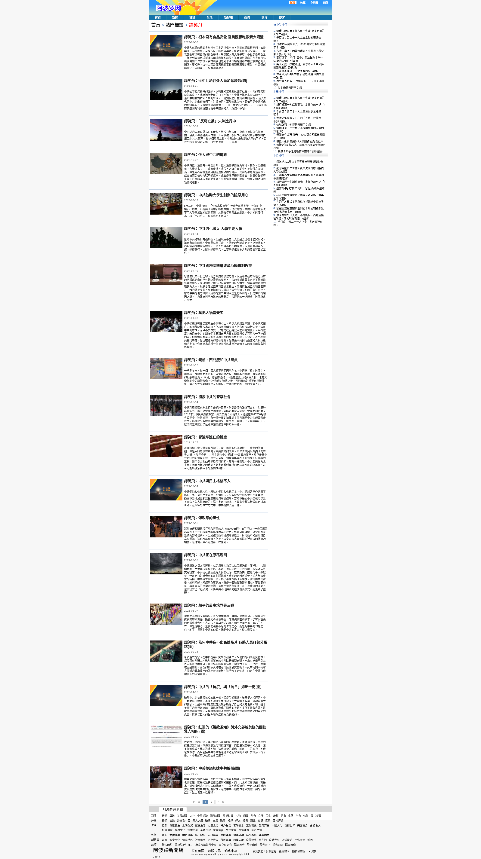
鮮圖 (310, 839)
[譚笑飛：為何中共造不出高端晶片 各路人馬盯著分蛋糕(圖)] (166, 651)
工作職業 (251, 825)
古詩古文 (315, 825)
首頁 (158, 17)
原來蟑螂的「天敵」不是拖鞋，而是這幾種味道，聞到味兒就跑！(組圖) (298, 216)
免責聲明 (284, 851)
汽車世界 (213, 839)
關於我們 (258, 851)
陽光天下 (265, 844)
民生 (268, 815)
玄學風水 (238, 825)
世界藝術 (218, 830)
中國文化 (277, 825)
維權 (275, 815)
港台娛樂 (213, 834)
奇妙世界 (274, 839)
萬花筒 (263, 839)
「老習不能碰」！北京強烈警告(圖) (297, 70)
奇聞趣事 (251, 839)
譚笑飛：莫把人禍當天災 (203, 313)
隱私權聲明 (298, 851)
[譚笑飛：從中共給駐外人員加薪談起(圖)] (166, 90)
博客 (282, 17)
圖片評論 (278, 820)
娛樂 (247, 17)
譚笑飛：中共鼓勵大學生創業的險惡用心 (216, 195)
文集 (215, 820)
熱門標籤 (175, 24)
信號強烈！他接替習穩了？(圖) (294, 124)
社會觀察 (200, 839)
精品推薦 (251, 834)
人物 (238, 815)
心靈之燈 (213, 825)
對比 (253, 820)
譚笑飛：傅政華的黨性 (202, 518)
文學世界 (231, 830)
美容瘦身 (302, 825)
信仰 (306, 815)
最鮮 (164, 839)
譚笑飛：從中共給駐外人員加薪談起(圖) (215, 81)
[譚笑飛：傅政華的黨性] (166, 527)
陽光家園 (277, 844)
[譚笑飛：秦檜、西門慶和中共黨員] (166, 369)
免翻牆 (314, 2)
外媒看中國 (183, 820)
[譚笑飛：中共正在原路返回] (166, 564)
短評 (230, 820)
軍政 (172, 815)
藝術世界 (289, 825)
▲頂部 (312, 851)
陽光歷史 (239, 844)
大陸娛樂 (174, 834)
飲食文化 (174, 839)
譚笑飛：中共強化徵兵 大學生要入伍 (213, 229)
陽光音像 (290, 844)
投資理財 (167, 830)
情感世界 (187, 839)
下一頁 (221, 801)
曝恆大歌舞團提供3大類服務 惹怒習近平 (299, 141)
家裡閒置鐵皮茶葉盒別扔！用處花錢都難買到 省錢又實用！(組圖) (298, 210)
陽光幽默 (252, 844)
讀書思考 (193, 830)
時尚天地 (238, 839)
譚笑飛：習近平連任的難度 (205, 437)
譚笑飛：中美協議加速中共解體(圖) (212, 768)
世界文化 (180, 830)
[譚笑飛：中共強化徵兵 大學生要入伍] (166, 238)
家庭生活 (200, 825)
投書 (245, 820)
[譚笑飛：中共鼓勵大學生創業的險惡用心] (166, 204)
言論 (172, 820)
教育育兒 (264, 825)
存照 (260, 820)
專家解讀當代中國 (205, 844)
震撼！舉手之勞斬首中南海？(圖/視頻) (300, 151)
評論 (192, 17)
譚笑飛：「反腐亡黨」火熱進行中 (210, 121)
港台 (298, 815)
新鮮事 (228, 17)
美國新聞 (182, 815)
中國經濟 (202, 815)
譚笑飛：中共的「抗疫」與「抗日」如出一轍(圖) (222, 687)
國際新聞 (215, 815)
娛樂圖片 (264, 834)
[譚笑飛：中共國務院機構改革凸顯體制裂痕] (166, 275)
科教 (253, 815)
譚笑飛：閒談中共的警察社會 (207, 397)
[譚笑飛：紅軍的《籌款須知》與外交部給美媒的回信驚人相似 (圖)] (166, 736)
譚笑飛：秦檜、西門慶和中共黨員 (211, 360)
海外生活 (226, 825)
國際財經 (228, 815)
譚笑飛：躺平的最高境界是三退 (209, 605)
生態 (290, 815)
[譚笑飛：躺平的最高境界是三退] (166, 615)
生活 (210, 17)
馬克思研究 (225, 844)
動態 (207, 820)
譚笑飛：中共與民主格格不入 (207, 481)
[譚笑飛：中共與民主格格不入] (166, 490)
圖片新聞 (316, 815)
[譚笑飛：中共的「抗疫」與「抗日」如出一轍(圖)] (166, 696)
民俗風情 (300, 839)
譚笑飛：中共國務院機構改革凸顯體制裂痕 (218, 266)
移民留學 (226, 839)
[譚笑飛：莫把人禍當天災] (166, 322)
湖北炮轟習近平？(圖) (290, 87)
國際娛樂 (226, 834)
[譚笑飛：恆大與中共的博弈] (166, 164)
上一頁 (196, 801)
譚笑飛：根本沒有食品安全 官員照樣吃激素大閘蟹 (224, 37)
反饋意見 (271, 851)
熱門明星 (200, 834)
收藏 (303, 2)
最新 (164, 815)
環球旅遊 (287, 839)
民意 (268, 820)
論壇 (265, 17)
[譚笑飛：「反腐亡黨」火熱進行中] (166, 130)
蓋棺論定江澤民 (184, 844)
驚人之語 (197, 820)
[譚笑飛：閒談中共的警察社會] (166, 406)
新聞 (175, 17)
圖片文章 (256, 830)
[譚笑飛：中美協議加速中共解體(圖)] (166, 777)
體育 (283, 815)
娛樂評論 (238, 834)
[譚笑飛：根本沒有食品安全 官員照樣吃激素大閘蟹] (166, 46)
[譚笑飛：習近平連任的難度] (166, 446)
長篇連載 (244, 830)
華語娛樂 (187, 834)
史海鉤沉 (187, 825)
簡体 (325, 2)
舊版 (292, 2)
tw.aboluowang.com (202, 854)
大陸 (192, 815)
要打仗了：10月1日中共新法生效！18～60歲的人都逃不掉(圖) (298, 59)
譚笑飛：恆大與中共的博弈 (205, 155)
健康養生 (174, 825)
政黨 (222, 820)
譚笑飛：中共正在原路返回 (205, 555)
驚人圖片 (167, 844)
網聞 (245, 815)
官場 (260, 815)
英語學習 (205, 830)
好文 (237, 820)
